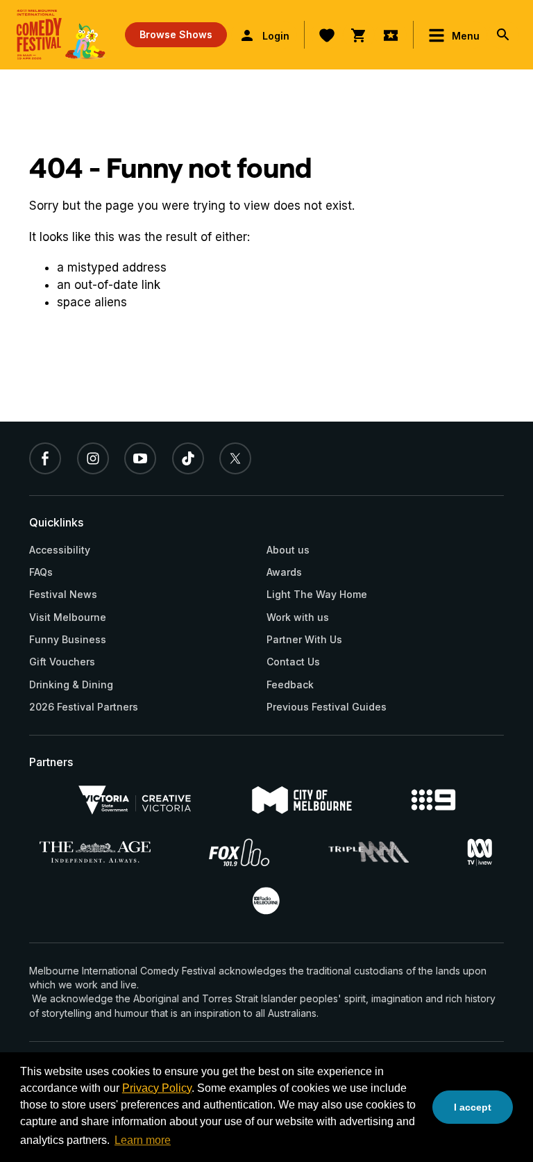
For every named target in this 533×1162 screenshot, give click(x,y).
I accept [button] (472, 1107)
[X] (235, 458)
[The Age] (95, 852)
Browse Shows (175, 34)
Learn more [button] (143, 1140)
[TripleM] (368, 852)
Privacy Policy (157, 1088)
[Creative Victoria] (134, 800)
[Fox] (239, 852)
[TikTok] (188, 458)
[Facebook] (45, 458)
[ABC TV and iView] (479, 852)
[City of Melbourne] (302, 800)
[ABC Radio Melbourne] (266, 901)
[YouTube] (140, 458)
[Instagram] (93, 458)
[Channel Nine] (433, 800)
